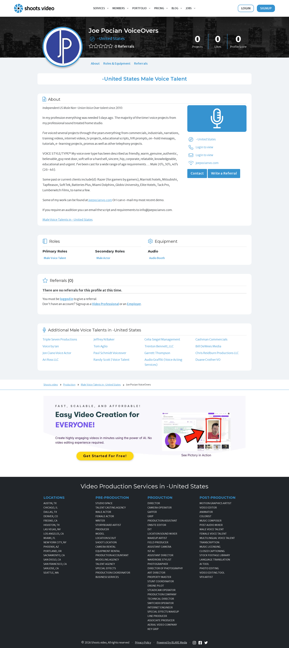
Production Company (162, 594)
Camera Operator (160, 507)
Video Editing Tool (212, 572)
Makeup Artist (157, 538)
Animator (206, 511)
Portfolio (139, 8)
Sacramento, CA (54, 555)
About (95, 63)
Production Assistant (162, 520)
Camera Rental (105, 546)
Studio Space (104, 503)
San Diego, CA (52, 559)
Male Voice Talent (55, 258)
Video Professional (105, 304)
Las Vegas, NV (52, 529)
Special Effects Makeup (163, 611)
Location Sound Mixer (162, 533)
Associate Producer (161, 620)
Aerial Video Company (162, 624)
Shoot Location (106, 542)
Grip (150, 516)
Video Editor (208, 507)
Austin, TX (50, 503)
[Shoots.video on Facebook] (200, 643)
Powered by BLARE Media (172, 642)
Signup (266, 8)
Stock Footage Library (215, 555)
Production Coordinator (112, 572)
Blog (175, 8)
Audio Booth (157, 258)
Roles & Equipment (116, 63)
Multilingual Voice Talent (217, 538)
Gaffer (152, 511)
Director (154, 503)
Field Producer (158, 542)
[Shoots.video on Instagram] (194, 643)
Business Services (107, 577)
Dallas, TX (50, 511)
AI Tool (204, 564)
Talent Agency (105, 564)
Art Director (156, 572)
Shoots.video (50, 384)
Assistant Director (160, 555)
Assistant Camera (159, 546)
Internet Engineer (160, 607)
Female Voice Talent (213, 533)
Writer (100, 520)
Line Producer (157, 616)
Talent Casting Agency (110, 507)
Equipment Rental (107, 551)
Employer (134, 304)
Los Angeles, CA (53, 533)
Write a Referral (224, 173)
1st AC (151, 551)
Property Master (159, 577)
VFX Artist (206, 577)
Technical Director (161, 598)
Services (99, 8)
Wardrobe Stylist (159, 559)
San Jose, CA (51, 568)
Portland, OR (52, 551)
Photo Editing (209, 568)
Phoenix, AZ (51, 546)
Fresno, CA (50, 520)
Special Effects (105, 568)
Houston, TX (51, 525)
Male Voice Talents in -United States (67, 220)
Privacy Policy (143, 642)
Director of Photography (165, 568)
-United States (111, 38)
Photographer (158, 564)
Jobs (189, 8)
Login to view (204, 147)
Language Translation (215, 559)
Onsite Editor (157, 525)
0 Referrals (124, 46)
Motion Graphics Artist (215, 503)
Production (69, 384)
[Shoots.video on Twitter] (206, 642)
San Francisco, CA (55, 564)
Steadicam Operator (161, 590)
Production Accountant (112, 555)
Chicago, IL (50, 507)
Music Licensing (210, 546)
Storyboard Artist (108, 525)
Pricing (159, 8)
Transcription (209, 542)
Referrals (141, 63)
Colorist (205, 516)
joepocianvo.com (100, 200)
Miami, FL (49, 538)
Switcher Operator (161, 603)
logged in (66, 299)
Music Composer (210, 520)
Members (118, 8)
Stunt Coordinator (161, 581)
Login (246, 8)
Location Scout (105, 538)
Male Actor (103, 258)
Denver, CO (50, 516)
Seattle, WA (51, 572)
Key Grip (153, 629)
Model (99, 533)
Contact (197, 173)
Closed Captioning (212, 551)
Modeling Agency (107, 559)
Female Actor (104, 516)
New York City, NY (54, 542)
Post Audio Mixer (211, 525)
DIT (150, 529)
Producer (102, 529)
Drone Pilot (156, 585)
